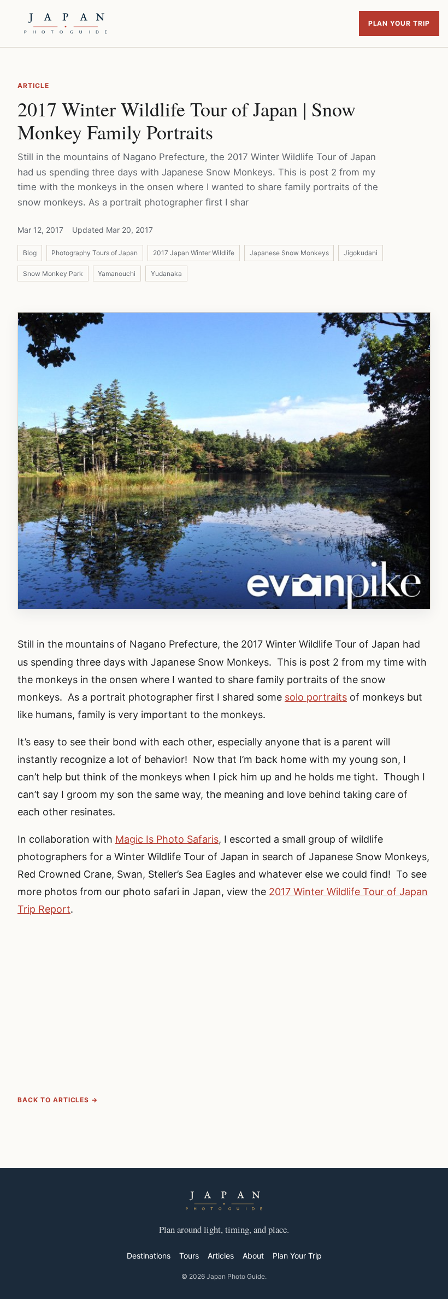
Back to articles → (57, 1100)
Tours (189, 1255)
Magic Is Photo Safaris (167, 839)
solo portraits (316, 697)
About (253, 1255)
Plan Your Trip (399, 23)
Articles (221, 1255)
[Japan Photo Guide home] (65, 23)
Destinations (148, 1255)
